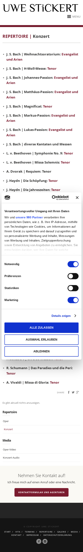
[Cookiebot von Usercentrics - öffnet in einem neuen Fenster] (52, 197)
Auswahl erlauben (41, 339)
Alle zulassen (41, 327)
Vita (17, 531)
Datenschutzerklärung (57, 535)
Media (74, 531)
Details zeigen (61, 315)
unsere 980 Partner (29, 217)
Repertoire (46, 531)
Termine (30, 531)
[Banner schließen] (77, 197)
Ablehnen (41, 351)
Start (7, 531)
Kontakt (16, 535)
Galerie (61, 531)
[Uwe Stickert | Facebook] (39, 541)
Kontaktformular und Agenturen (41, 492)
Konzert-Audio (11, 457)
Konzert (8, 429)
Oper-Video (9, 449)
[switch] (73, 276)
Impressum (32, 535)
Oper (6, 421)
